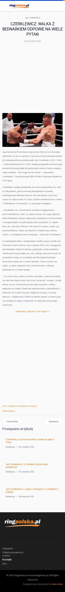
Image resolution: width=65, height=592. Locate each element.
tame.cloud (57, 584)
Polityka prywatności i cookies (13, 554)
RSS (4, 563)
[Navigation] (3, 5)
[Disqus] (32, 359)
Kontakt (7, 559)
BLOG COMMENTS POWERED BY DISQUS (19, 406)
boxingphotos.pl (40, 575)
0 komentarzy (8, 411)
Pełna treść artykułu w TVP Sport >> (33, 311)
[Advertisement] (32, 79)
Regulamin (7, 548)
